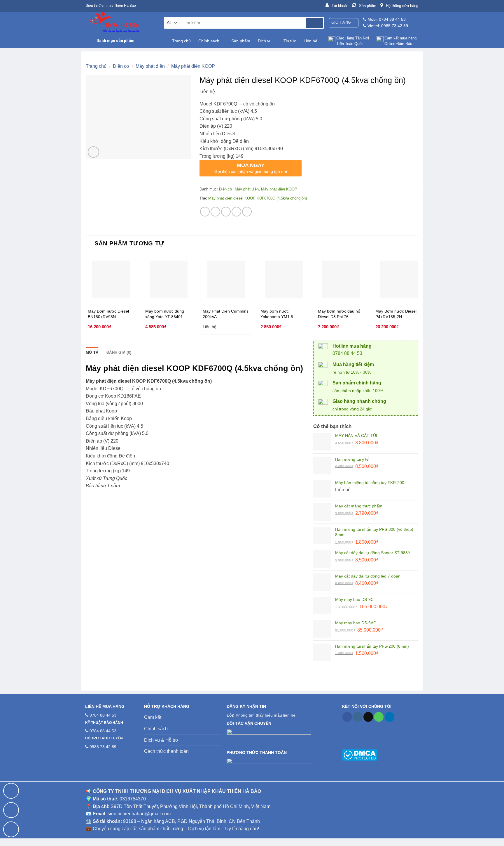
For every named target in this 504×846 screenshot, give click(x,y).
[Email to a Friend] (226, 211)
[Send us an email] (368, 717)
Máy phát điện (150, 66)
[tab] (92, 352)
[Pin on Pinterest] (236, 211)
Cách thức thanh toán (166, 751)
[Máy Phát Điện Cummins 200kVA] (226, 280)
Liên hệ (310, 41)
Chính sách (208, 41)
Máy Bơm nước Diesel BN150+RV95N (108, 314)
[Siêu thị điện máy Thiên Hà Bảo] (120, 23)
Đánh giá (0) (118, 352)
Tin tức (290, 41)
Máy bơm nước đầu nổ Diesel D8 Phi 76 (339, 314)
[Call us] (379, 717)
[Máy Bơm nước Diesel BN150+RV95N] (111, 280)
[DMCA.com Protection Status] (359, 754)
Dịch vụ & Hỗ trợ (161, 740)
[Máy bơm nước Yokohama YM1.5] (284, 280)
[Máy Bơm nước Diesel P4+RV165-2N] (399, 280)
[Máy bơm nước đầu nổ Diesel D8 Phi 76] (341, 280)
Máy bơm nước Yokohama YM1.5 (276, 314)
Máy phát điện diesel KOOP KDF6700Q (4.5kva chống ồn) (257, 198)
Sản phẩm (240, 41)
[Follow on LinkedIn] (389, 717)
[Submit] (314, 23)
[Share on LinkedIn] (247, 211)
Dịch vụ (265, 41)
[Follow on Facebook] (347, 717)
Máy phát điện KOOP (193, 66)
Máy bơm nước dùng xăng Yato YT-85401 (164, 314)
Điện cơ (121, 66)
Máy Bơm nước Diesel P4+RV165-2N (395, 314)
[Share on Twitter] (215, 211)
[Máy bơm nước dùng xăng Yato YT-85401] (169, 280)
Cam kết (152, 717)
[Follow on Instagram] (358, 717)
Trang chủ (181, 41)
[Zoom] (93, 152)
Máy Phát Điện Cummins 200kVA (226, 314)
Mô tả (92, 352)
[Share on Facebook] (205, 211)
